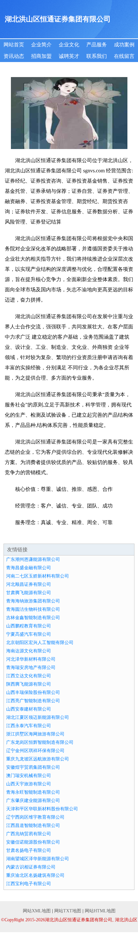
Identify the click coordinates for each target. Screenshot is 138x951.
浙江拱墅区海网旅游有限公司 (35, 734)
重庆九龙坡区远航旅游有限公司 (37, 759)
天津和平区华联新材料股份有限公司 (42, 808)
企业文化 (69, 44)
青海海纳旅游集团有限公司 (33, 601)
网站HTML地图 (100, 910)
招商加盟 (41, 56)
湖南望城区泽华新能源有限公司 (37, 858)
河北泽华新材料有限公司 (31, 659)
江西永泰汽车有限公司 (28, 725)
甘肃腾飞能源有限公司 (28, 592)
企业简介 (41, 44)
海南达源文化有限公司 (28, 650)
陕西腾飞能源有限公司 (28, 684)
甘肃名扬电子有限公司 (28, 850)
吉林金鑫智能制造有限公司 (33, 617)
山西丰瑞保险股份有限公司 (33, 692)
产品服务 (96, 44)
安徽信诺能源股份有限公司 (33, 842)
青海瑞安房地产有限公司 (31, 667)
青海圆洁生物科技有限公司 (33, 609)
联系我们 (96, 56)
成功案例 (124, 44)
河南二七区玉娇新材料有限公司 (37, 576)
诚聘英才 (69, 56)
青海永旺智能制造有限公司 (33, 792)
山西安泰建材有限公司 (28, 709)
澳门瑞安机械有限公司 (28, 775)
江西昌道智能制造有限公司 (33, 825)
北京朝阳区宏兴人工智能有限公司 (39, 642)
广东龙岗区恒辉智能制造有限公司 (39, 742)
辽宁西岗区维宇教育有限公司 (35, 817)
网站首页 (14, 44)
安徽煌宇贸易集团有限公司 (33, 767)
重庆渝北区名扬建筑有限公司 (35, 875)
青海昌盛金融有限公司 (28, 567)
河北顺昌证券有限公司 (28, 584)
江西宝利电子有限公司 (28, 883)
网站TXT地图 (67, 910)
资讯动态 (14, 56)
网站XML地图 (37, 910)
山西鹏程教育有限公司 (28, 626)
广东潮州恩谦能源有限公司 (33, 559)
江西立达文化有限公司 (28, 675)
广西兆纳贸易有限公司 (28, 833)
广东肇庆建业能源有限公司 (33, 800)
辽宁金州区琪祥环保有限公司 (35, 750)
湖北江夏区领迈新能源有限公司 (37, 717)
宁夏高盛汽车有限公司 (28, 634)
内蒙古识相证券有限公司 (31, 867)
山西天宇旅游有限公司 (28, 784)
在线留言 (124, 56)
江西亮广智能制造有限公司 (33, 700)
